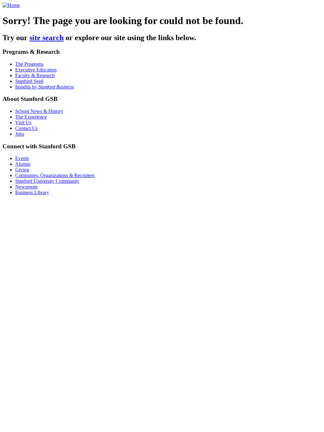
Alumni (22, 164)
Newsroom (26, 186)
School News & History (39, 111)
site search (46, 38)
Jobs (19, 134)
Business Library (32, 192)
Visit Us (23, 122)
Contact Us (26, 128)
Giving (22, 169)
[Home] (11, 5)
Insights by (44, 86)
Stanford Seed (29, 81)
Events (22, 158)
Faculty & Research (35, 75)
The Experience (31, 117)
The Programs (29, 64)
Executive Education (36, 69)
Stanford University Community (47, 181)
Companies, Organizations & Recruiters (55, 175)
